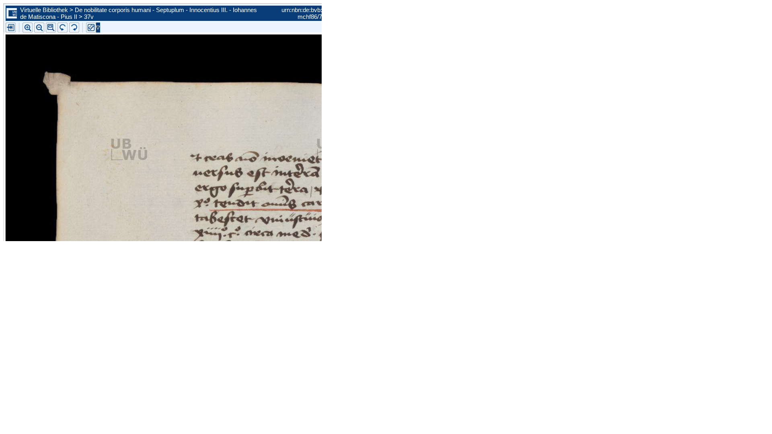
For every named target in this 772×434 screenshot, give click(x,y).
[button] (51, 28)
